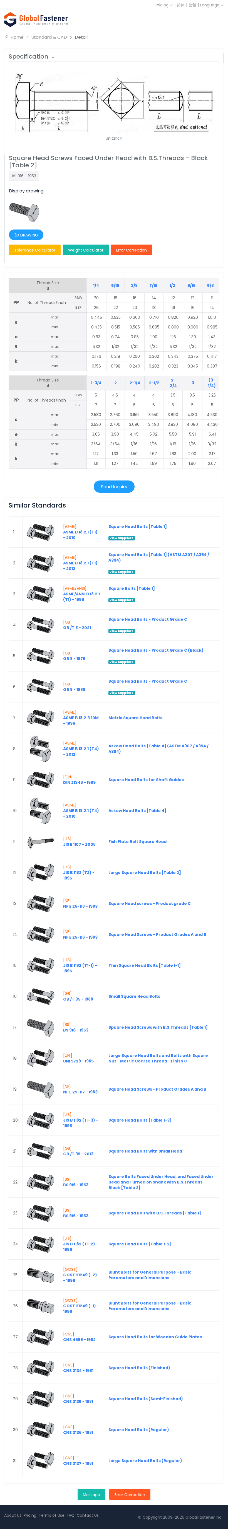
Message (91, 1494)
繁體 (192, 5)
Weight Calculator (85, 250)
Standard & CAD (49, 37)
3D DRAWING (26, 235)
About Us (12, 1515)
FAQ (71, 1515)
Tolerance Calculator (34, 250)
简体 (181, 5)
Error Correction (131, 250)
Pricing (163, 5)
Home (16, 37)
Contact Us (88, 1515)
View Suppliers (121, 538)
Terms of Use (52, 1515)
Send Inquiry (114, 487)
